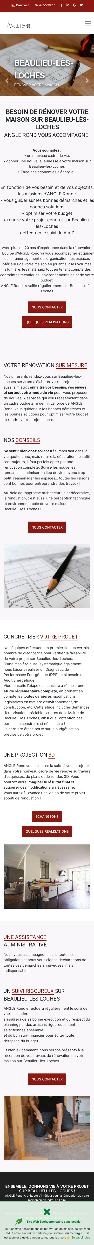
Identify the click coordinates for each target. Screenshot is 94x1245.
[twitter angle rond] (81, 5)
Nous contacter (47, 307)
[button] (7, 80)
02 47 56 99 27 (45, 5)
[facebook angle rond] (62, 5)
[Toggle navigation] (88, 23)
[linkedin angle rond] (68, 5)
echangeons (47, 816)
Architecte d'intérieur (38, 1195)
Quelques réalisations (47, 322)
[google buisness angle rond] (74, 5)
